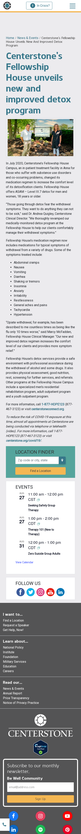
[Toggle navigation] (72, 5)
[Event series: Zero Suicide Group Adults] (38, 548)
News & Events (27, 38)
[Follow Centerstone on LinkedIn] (60, 592)
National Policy (13, 647)
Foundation (10, 657)
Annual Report (12, 693)
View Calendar (24, 562)
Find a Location (40, 471)
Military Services (14, 661)
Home (10, 38)
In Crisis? (43, 5)
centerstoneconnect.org (47, 409)
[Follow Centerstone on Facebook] (20, 592)
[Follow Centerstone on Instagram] (40, 592)
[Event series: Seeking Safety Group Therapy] (38, 499)
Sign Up (40, 799)
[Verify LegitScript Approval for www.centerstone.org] (40, 748)
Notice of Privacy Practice (21, 703)
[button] (13, 817)
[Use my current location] (62, 460)
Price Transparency (16, 698)
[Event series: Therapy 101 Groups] (38, 523)
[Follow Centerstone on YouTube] (50, 592)
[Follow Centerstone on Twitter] (30, 592)
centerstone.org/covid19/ (23, 440)
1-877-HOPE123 (52, 404)
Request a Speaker (16, 625)
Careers (8, 671)
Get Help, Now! (13, 630)
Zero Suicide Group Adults (44, 553)
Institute (8, 652)
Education (9, 666)
